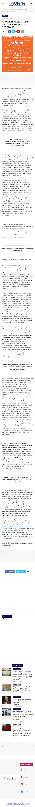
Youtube (27, 784)
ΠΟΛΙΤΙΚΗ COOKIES (23, 803)
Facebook (27, 770)
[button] (32, 3)
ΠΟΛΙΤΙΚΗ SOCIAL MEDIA (13, 805)
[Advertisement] (17, 594)
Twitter (27, 791)
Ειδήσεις (8, 9)
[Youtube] (21, 784)
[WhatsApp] (22, 31)
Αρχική (3, 9)
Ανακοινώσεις (16, 669)
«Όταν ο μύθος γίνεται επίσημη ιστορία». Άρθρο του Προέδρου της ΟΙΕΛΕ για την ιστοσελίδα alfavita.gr (23, 701)
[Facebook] (9, 31)
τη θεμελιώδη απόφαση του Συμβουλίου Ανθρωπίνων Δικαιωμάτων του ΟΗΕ (17, 526)
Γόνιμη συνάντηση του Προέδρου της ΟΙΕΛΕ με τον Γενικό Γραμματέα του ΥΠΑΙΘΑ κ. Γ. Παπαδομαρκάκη (22, 689)
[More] (28, 571)
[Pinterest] (18, 31)
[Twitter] (14, 31)
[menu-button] (2, 3)
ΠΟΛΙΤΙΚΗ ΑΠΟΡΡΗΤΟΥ (10, 803)
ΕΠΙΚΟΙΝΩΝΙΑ (25, 805)
